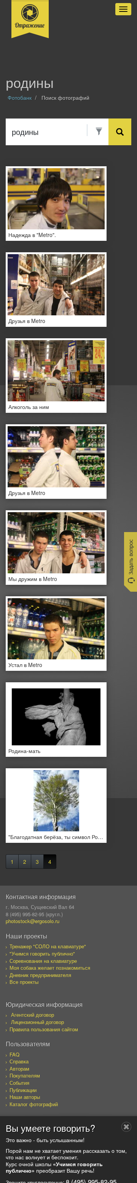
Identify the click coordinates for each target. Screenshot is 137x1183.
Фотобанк (20, 97)
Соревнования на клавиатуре (43, 960)
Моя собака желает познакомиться (50, 967)
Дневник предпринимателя (40, 975)
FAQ (14, 1054)
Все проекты (24, 981)
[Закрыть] (126, 1127)
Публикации (23, 1090)
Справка (19, 1061)
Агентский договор (32, 1014)
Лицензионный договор (37, 1022)
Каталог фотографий (34, 1104)
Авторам (19, 1068)
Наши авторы (25, 1096)
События (19, 1082)
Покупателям (25, 1075)
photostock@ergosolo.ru (32, 921)
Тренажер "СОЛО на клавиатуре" (48, 946)
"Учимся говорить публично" (42, 953)
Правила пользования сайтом (44, 1029)
